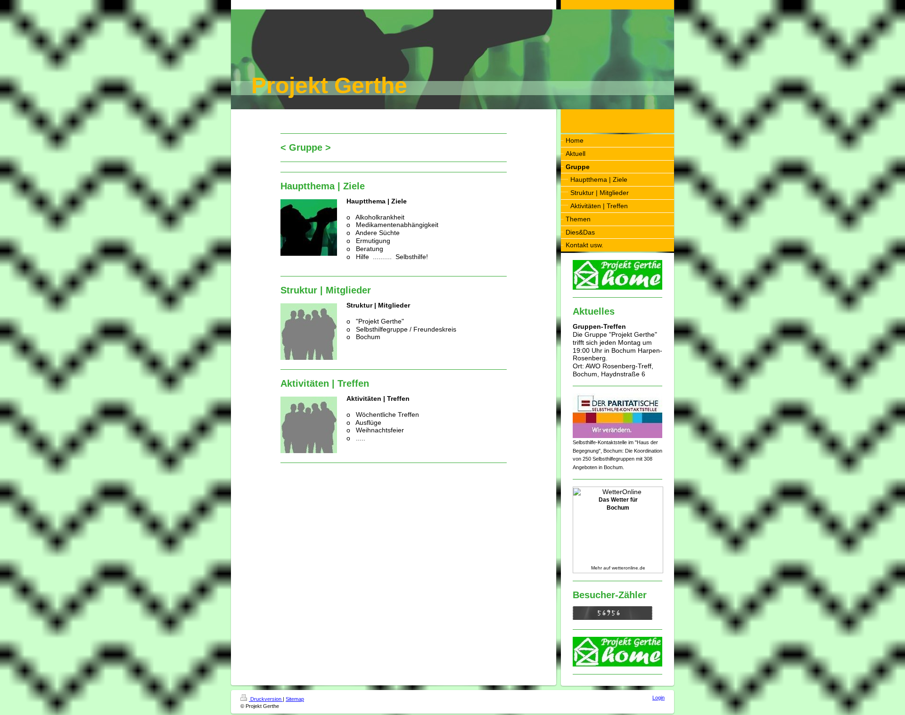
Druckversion (266, 699)
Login (658, 697)
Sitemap (295, 699)
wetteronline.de (628, 567)
